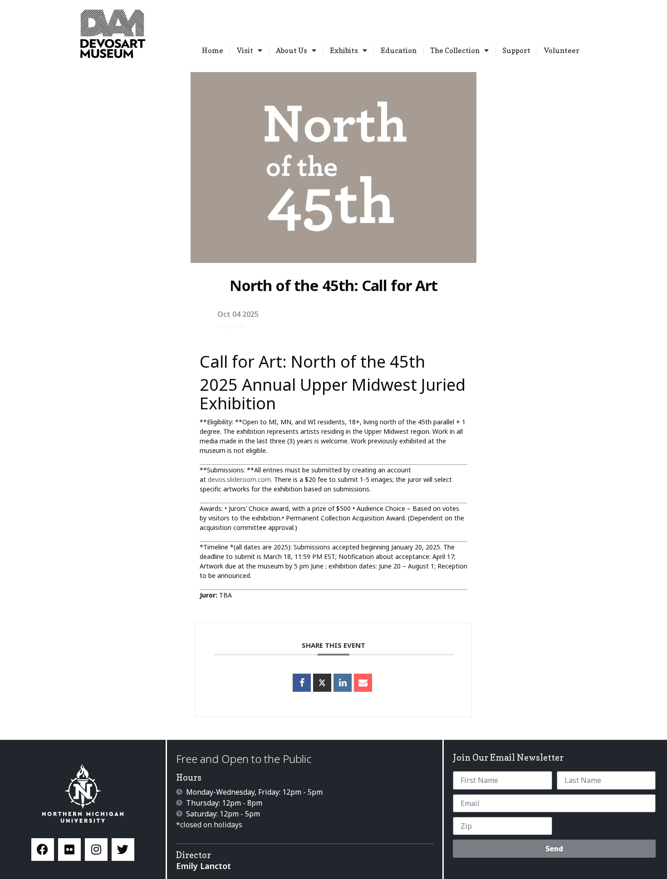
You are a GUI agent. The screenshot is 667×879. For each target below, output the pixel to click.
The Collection (455, 50)
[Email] (363, 683)
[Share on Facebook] (302, 683)
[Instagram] (96, 849)
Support (516, 50)
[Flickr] (69, 849)
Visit (245, 50)
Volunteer (561, 50)
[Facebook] (42, 849)
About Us (291, 50)
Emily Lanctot (203, 865)
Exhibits (344, 50)
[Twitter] (123, 849)
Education (399, 50)
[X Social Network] (322, 683)
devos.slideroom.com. (240, 479)
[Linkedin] (343, 683)
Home (212, 50)
